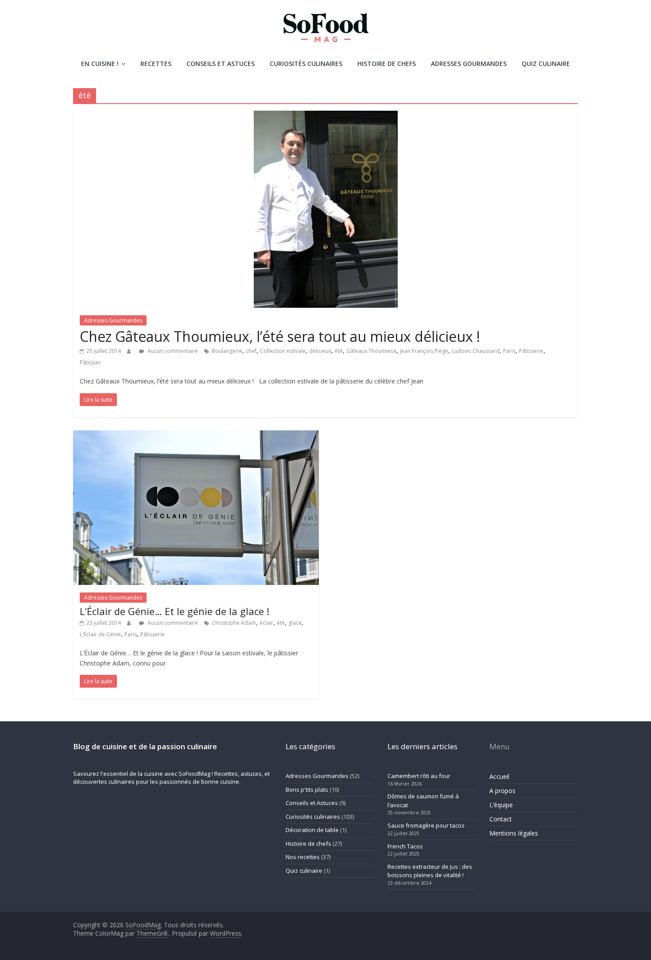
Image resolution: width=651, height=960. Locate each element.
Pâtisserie (531, 351)
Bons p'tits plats (307, 790)
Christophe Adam (234, 623)
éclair (266, 623)
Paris (509, 351)
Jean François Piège (424, 351)
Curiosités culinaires (306, 63)
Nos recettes (303, 857)
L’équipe (501, 805)
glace (295, 623)
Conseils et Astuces (220, 63)
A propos (502, 790)
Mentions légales (513, 833)
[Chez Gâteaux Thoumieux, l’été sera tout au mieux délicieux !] (326, 116)
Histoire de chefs (386, 63)
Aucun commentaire (172, 351)
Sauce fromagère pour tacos (426, 825)
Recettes (155, 63)
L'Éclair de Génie (100, 634)
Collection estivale (283, 351)
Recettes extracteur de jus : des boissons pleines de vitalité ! (430, 871)
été (339, 351)
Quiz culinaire (546, 63)
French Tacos (405, 846)
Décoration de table (312, 830)
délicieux (320, 351)
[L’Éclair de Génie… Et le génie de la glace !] (196, 436)
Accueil (499, 776)
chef (251, 351)
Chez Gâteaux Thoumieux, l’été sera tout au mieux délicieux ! (280, 336)
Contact (500, 819)
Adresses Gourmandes (469, 63)
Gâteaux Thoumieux (371, 351)
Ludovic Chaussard (476, 351)
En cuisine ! (100, 63)
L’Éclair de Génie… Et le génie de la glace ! (174, 611)
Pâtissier (90, 362)
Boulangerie (227, 351)
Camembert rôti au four (419, 776)
